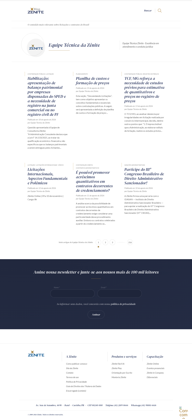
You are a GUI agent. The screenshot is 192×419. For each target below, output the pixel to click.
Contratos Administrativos (87, 168)
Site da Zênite (72, 368)
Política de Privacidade (76, 381)
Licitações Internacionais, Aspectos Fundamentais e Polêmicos (47, 176)
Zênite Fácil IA (118, 363)
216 (130, 242)
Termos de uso (72, 377)
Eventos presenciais (155, 368)
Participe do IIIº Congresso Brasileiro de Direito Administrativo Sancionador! (144, 176)
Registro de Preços (151, 74)
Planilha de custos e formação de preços (92, 80)
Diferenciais (152, 377)
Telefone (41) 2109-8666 (116, 405)
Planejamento (82, 74)
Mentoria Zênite (119, 377)
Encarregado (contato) (76, 390)
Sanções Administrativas (134, 165)
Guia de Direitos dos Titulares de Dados (83, 386)
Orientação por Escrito (122, 372)
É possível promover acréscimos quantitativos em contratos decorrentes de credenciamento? (94, 181)
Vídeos (61, 165)
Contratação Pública (36, 74)
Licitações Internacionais (46, 165)
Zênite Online (153, 363)
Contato (69, 372)
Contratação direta (84, 165)
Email (103, 287)
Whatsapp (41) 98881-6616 (143, 405)
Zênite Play (117, 368)
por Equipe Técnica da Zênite (39, 122)
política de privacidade (123, 304)
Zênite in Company (155, 372)
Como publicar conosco (76, 363)
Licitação (50, 74)
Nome (56, 287)
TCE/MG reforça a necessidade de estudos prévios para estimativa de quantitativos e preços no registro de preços (144, 89)
